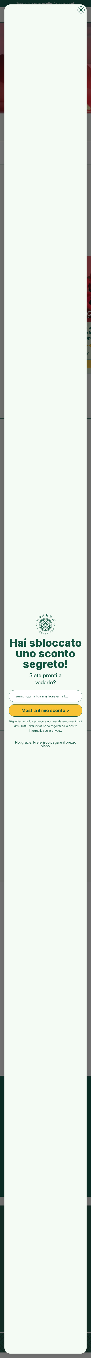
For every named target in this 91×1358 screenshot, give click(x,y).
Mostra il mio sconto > (45, 710)
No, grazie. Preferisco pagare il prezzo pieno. (45, 741)
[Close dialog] (81, 10)
